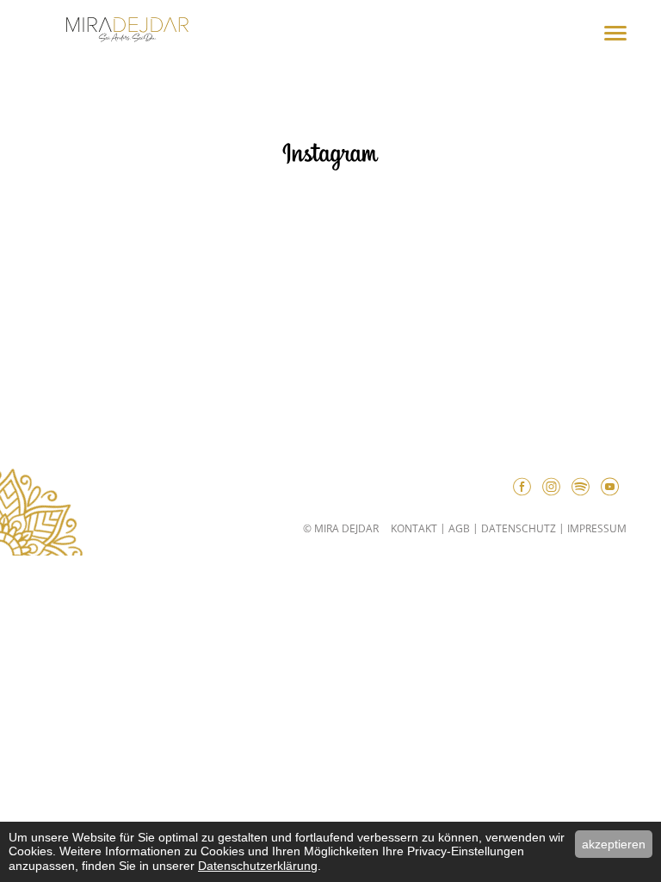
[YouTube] (614, 489)
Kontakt (414, 528)
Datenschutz (518, 528)
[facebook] (526, 489)
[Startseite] (127, 32)
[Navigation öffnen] (615, 34)
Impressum (597, 528)
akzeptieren (614, 844)
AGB (459, 528)
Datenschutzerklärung (258, 866)
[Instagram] (555, 489)
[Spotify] (584, 489)
